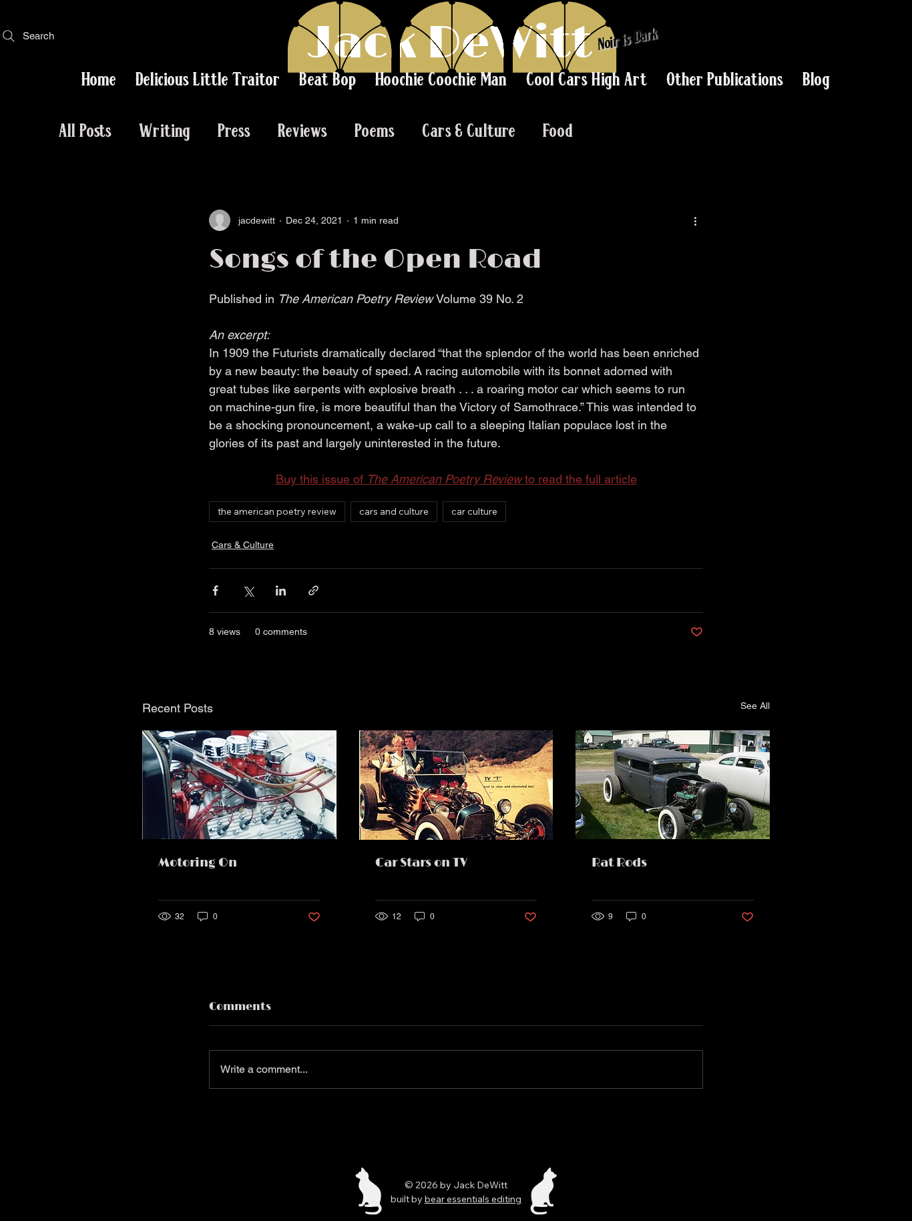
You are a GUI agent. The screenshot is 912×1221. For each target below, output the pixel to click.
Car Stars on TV (421, 863)
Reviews (303, 129)
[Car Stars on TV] (456, 785)
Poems (375, 129)
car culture (474, 511)
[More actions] (695, 220)
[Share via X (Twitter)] (248, 590)
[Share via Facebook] (215, 590)
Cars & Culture (469, 129)
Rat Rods (619, 863)
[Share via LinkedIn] (280, 590)
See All (755, 705)
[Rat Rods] (673, 784)
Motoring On (197, 863)
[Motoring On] (239, 784)
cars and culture (394, 511)
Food (558, 129)
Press (234, 129)
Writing (165, 129)
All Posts (85, 129)
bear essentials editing (473, 1199)
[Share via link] (313, 590)
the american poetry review (277, 511)
